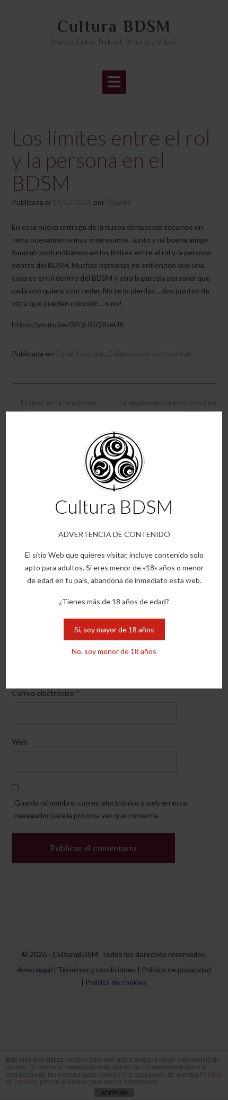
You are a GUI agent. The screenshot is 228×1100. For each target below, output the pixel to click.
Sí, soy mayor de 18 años (114, 629)
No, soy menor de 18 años (114, 651)
